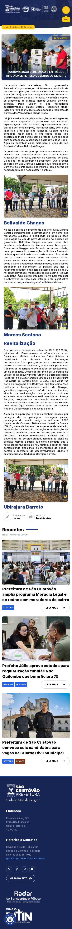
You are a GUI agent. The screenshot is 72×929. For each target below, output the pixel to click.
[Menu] (66, 10)
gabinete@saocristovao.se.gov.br (25, 858)
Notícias (16, 27)
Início (6, 27)
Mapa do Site (18, 878)
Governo (28, 27)
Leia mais (52, 607)
